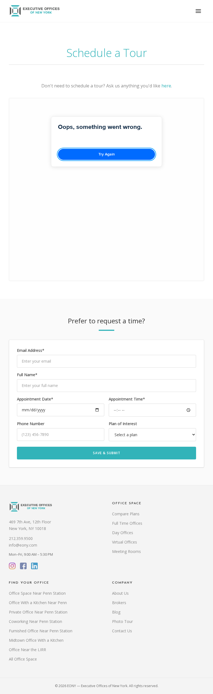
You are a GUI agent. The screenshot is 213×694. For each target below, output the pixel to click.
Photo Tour (122, 621)
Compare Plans (126, 513)
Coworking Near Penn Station (35, 621)
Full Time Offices (127, 523)
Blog (116, 612)
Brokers (119, 602)
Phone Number (30, 423)
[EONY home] (34, 11)
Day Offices (122, 532)
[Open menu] (198, 11)
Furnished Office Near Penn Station (40, 630)
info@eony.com (23, 545)
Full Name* (27, 374)
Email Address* (30, 350)
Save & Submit (106, 453)
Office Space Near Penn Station (37, 593)
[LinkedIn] (34, 566)
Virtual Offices (124, 542)
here (166, 86)
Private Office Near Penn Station (38, 612)
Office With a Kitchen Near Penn (38, 602)
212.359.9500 (21, 538)
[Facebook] (23, 566)
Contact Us (122, 630)
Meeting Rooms (126, 551)
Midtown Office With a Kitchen (36, 640)
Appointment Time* (127, 399)
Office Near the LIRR (27, 649)
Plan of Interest (123, 423)
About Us (120, 593)
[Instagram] (12, 566)
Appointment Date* (35, 399)
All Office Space (23, 659)
